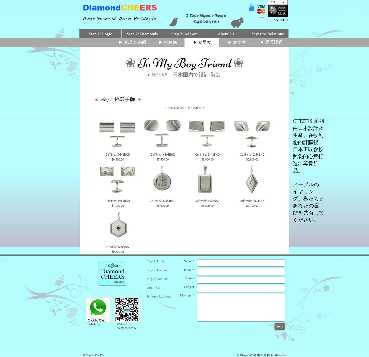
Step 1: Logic (156, 261)
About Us (153, 287)
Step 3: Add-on (157, 279)
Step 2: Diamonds (159, 270)
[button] (251, 7)
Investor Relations (159, 296)
